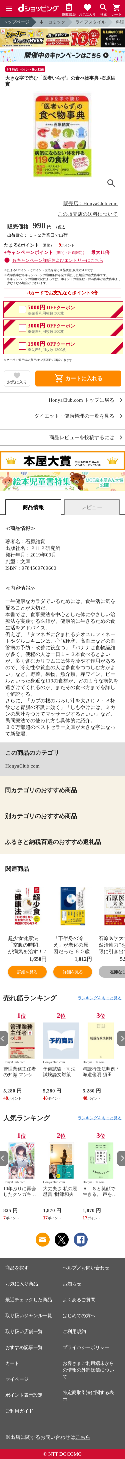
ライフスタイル (90, 22)
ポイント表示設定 (24, 1395)
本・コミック (52, 22)
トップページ (16, 22)
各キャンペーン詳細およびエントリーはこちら (57, 260)
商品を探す (17, 1267)
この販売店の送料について (88, 214)
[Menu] (8, 8)
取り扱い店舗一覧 (24, 1331)
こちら (82, 1437)
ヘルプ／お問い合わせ (86, 1267)
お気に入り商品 (21, 1283)
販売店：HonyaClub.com (90, 203)
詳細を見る (27, 971)
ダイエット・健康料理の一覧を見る (74, 416)
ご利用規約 (74, 1331)
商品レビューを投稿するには (81, 437)
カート (12, 1363)
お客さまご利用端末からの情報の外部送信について (88, 1370)
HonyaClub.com (22, 766)
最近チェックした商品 (28, 1299)
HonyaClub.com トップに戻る (81, 400)
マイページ (17, 1379)
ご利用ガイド (19, 1411)
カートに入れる (78, 378)
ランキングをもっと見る (100, 998)
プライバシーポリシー (86, 1347)
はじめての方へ (79, 1315)
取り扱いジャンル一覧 (28, 1315)
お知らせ (72, 1283)
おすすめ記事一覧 (24, 1347)
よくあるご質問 (79, 1299)
